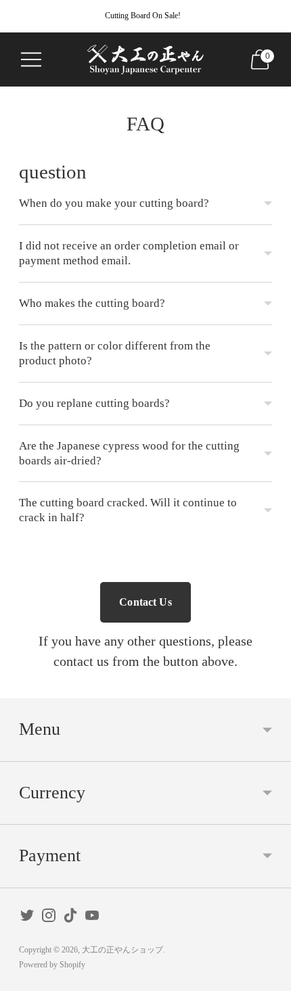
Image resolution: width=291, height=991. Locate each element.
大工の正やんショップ (122, 949)
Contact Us (145, 602)
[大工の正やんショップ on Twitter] (27, 918)
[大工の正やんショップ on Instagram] (49, 918)
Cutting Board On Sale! (143, 15)
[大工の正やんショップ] (145, 60)
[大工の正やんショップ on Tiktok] (70, 918)
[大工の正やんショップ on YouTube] (92, 918)
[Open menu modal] (31, 59)
